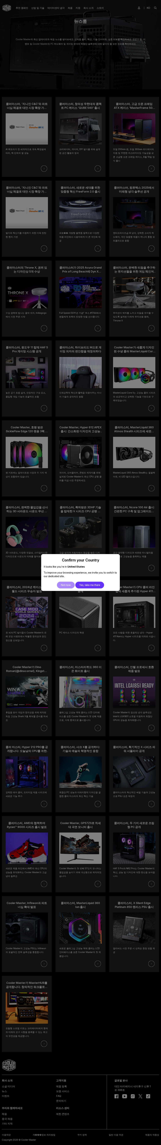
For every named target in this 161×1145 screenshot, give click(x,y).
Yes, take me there (89, 585)
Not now (66, 585)
